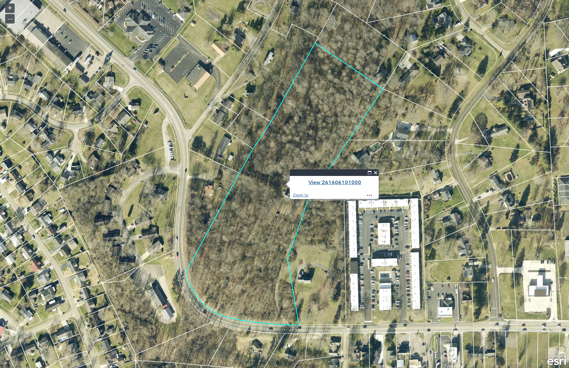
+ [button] (10, 7)
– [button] (10, 18)
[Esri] (556, 360)
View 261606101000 (335, 182)
